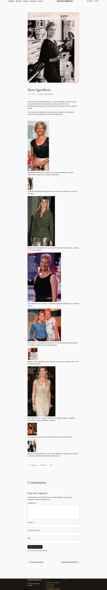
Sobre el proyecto (70, 582)
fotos (51, 465)
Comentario (32, 503)
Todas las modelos (53, 582)
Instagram (68, 584)
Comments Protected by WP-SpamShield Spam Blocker (37, 550)
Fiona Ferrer (43, 465)
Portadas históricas (53, 589)
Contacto (68, 587)
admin (41, 94)
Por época (50, 587)
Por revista (50, 584)
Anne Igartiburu (49, 94)
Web (29, 538)
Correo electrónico (34, 530)
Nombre (30, 522)
